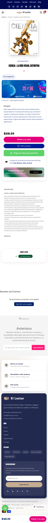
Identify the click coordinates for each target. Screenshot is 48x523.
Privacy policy (15, 505)
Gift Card (33, 2)
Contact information (8, 508)
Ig (12, 491)
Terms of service (26, 505)
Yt (22, 491)
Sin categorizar (8, 76)
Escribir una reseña (24, 304)
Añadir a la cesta (24, 139)
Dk (24, 71)
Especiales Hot (9, 456)
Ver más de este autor (25, 256)
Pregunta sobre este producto (26, 153)
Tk (17, 491)
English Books (8, 438)
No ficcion (16, 452)
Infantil (9, 2)
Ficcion (7, 452)
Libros (6, 431)
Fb (7, 491)
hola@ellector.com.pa (11, 415)
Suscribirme (24, 484)
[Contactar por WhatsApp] (5, 508)
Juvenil (25, 452)
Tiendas (25, 2)
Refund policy (6, 505)
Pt (27, 491)
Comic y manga (36, 452)
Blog (39, 2)
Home (4, 17)
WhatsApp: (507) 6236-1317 (12, 412)
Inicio (5, 427)
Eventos (17, 2)
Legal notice (19, 508)
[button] (24, 146)
